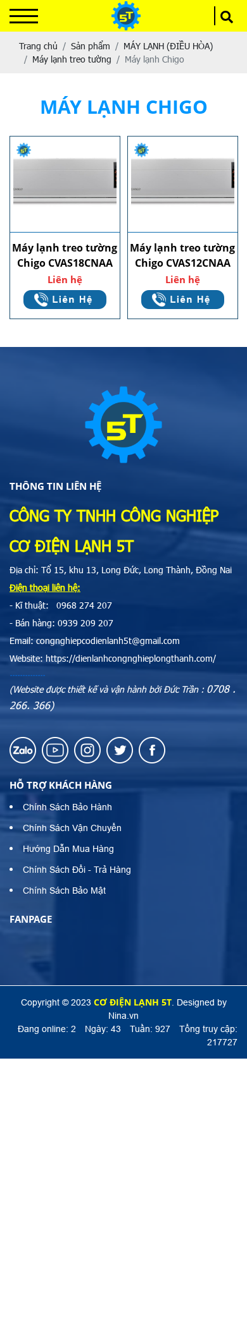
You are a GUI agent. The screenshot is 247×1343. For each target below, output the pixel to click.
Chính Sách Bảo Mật (64, 890)
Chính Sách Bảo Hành (67, 807)
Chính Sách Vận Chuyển (72, 828)
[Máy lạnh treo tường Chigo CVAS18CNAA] (65, 185)
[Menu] (24, 16)
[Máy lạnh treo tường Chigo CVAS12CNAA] (183, 185)
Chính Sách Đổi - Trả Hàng (77, 870)
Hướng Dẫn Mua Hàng (68, 849)
